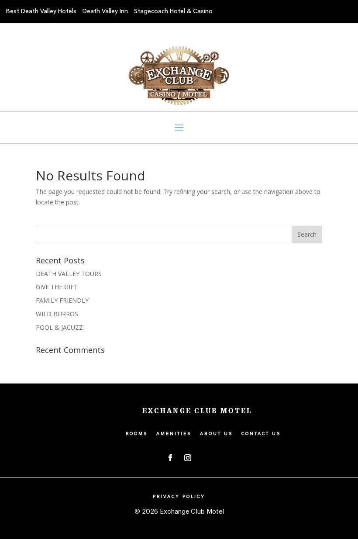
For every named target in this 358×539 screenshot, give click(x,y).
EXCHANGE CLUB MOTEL (197, 411)
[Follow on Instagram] (188, 458)
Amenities (174, 434)
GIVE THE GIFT (57, 287)
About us (216, 434)
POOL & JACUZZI (60, 327)
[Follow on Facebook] (170, 458)
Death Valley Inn (105, 11)
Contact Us (261, 434)
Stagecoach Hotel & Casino (173, 11)
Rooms (137, 434)
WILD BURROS (57, 314)
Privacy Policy (179, 496)
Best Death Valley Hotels (41, 11)
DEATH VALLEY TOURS (69, 274)
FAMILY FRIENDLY (62, 300)
